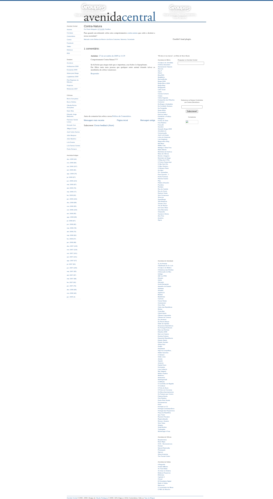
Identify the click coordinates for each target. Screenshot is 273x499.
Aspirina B (161, 292)
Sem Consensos (163, 195)
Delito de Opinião (163, 323)
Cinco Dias (161, 305)
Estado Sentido (163, 342)
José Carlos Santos (73, 132)
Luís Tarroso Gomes (73, 145)
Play (159, 181)
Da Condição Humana (165, 106)
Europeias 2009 (72, 70)
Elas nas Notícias (163, 330)
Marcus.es (161, 485)
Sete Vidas (161, 423)
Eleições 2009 (162, 332)
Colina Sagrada (163, 98)
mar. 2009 (70, 192)
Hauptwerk (161, 348)
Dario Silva (70, 111)
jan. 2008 (70, 242)
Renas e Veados (163, 421)
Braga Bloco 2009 (164, 83)
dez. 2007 (70, 246)
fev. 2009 (70, 195)
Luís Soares (71, 142)
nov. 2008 (70, 206)
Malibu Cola (162, 145)
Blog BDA (161, 75)
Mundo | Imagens (163, 156)
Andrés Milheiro (163, 466)
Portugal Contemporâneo (166, 408)
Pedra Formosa (163, 176)
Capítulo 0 (161, 477)
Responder (95, 73)
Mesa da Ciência (163, 154)
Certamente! (162, 303)
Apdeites (161, 288)
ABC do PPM (162, 276)
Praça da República (164, 412)
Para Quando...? (163, 174)
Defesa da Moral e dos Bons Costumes (107, 39)
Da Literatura (162, 319)
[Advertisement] (166, 241)
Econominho (162, 112)
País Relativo (162, 398)
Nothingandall (162, 379)
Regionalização (163, 419)
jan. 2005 (70, 297)
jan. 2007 (70, 286)
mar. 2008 (70, 235)
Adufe (160, 280)
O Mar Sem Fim (163, 164)
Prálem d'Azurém (163, 183)
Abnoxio (160, 69)
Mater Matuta (162, 149)
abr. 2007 (70, 275)
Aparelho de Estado (164, 286)
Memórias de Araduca (165, 152)
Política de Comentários (121, 116)
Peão (159, 404)
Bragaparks (161, 87)
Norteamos (161, 377)
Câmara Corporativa (164, 315)
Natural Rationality (164, 448)
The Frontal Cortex (164, 456)
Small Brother (162, 427)
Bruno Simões (71, 102)
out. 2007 (70, 253)
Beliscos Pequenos (164, 473)
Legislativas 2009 (72, 76)
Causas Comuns (163, 93)
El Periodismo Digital (164, 481)
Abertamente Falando (165, 67)
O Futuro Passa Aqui (164, 162)
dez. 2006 (70, 289)
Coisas (160, 96)
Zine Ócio (161, 216)
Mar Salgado (162, 371)
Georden (161, 127)
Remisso (160, 187)
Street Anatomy (163, 454)
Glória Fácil (161, 344)
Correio (69, 39)
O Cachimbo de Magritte (166, 383)
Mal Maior (161, 143)
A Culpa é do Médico (164, 267)
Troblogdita (161, 429)
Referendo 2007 (72, 89)
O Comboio (161, 386)
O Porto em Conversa (165, 390)
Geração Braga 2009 (165, 129)
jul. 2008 (70, 221)
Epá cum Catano (163, 334)
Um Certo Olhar (163, 207)
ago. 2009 (70, 173)
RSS (68, 53)
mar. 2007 (70, 278)
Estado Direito (162, 340)
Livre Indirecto (162, 369)
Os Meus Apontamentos (166, 392)
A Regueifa (161, 464)
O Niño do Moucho (164, 489)
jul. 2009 (70, 177)
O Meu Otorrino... (163, 166)
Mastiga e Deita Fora (164, 147)
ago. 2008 (70, 217)
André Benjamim (163, 284)
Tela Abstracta (162, 201)
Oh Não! (160, 170)
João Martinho (71, 139)
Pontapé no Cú (163, 406)
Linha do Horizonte (164, 137)
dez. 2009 (70, 159)
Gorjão (160, 346)
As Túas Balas (162, 468)
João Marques (71, 135)
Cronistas (70, 33)
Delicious (70, 50)
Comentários (71, 36)
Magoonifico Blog (163, 141)
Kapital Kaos (162, 365)
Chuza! (160, 479)
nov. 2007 (70, 249)
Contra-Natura (93, 26)
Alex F (160, 71)
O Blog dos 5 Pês (163, 160)
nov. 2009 (70, 162)
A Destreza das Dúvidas (165, 270)
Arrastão (160, 290)
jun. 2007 (70, 268)
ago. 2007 (70, 260)
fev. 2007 (70, 282)
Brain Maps (161, 442)
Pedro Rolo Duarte (164, 400)
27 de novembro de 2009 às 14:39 (112, 55)
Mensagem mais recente (94, 120)
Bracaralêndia (162, 79)
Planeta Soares (163, 178)
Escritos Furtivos (163, 336)
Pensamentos (162, 402)
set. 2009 (70, 170)
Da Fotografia (162, 108)
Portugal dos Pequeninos (166, 410)
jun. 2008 (70, 224)
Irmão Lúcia (162, 357)
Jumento (161, 363)
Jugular (160, 361)
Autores (69, 29)
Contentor (161, 102)
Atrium (160, 73)
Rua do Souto (162, 191)
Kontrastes (161, 367)
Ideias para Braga (73, 73)
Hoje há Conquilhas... (165, 350)
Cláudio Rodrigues (102, 498)
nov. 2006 (70, 293)
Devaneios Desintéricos (165, 326)
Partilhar (108, 29)
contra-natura (132, 33)
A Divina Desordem (164, 64)
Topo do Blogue (149, 498)
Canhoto (161, 299)
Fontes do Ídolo (163, 120)
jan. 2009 (70, 199)
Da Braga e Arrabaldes (165, 104)
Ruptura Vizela (162, 193)
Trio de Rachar (162, 205)
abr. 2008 (70, 231)
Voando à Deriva (163, 214)
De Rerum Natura (163, 321)
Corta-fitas (161, 311)
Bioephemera (162, 440)
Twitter (69, 46)
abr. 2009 (70, 188)
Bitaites (160, 294)
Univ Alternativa (163, 210)
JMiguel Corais (71, 128)
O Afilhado (161, 381)
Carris (160, 91)
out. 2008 (70, 210)
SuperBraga (162, 199)
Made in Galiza (163, 483)
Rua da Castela (163, 189)
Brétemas (161, 475)
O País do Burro (163, 388)
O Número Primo (163, 168)
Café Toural (161, 89)
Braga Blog (161, 85)
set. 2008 (70, 213)
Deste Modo (162, 110)
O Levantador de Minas (165, 487)
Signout (160, 452)
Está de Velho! (162, 114)
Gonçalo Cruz (71, 125)
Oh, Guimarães (163, 172)
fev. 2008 (70, 239)
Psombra (161, 185)
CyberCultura (162, 313)
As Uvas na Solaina (164, 471)
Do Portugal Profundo (165, 328)
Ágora (160, 220)
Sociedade (131, 39)
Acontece (70, 63)
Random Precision (164, 417)
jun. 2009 (70, 181)
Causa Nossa (162, 301)
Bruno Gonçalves (72, 98)
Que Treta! (161, 415)
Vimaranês (161, 212)
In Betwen (161, 355)
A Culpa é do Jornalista (165, 62)
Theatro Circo (162, 203)
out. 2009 (70, 166)
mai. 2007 (70, 271)
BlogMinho (161, 77)
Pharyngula (161, 450)
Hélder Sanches (163, 352)
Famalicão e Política (164, 116)
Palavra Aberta (162, 396)
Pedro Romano (72, 149)
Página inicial (122, 120)
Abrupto (160, 278)
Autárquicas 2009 (72, 66)
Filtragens (161, 118)
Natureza (124, 39)
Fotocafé (161, 125)
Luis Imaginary (162, 139)
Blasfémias (161, 297)
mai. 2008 (70, 228)
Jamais (160, 359)
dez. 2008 (70, 202)
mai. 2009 (70, 184)
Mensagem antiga (147, 120)
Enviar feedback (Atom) (104, 125)
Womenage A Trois (164, 431)
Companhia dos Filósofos (166, 100)
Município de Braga (164, 158)
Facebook (70, 43)
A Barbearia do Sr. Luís (165, 265)
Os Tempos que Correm (165, 394)
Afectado (161, 282)
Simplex (160, 425)
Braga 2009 (162, 81)
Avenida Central (72, 498)
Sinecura (161, 197)
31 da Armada (162, 263)
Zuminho (161, 218)
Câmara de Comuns (164, 317)
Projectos (70, 85)
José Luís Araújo (163, 135)
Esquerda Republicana (165, 338)
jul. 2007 (70, 264)
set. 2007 (70, 257)
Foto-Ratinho (162, 123)
